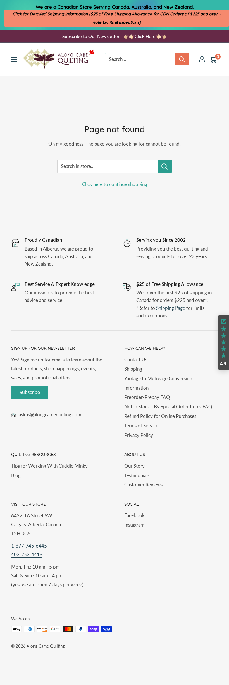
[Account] (202, 59)
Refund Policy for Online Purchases (160, 416)
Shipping (133, 369)
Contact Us (135, 359)
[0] (213, 59)
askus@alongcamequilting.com (50, 414)
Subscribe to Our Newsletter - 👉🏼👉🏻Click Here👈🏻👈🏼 (114, 36)
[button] (223, 342)
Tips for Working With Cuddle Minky (49, 466)
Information (136, 388)
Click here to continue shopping (114, 184)
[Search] (182, 59)
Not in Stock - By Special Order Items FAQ (168, 407)
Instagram (134, 525)
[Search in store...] (165, 166)
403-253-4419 (26, 554)
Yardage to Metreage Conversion (158, 378)
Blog (16, 475)
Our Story (134, 466)
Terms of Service (141, 426)
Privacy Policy (138, 435)
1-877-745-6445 (29, 546)
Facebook (134, 515)
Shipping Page (170, 308)
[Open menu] (14, 59)
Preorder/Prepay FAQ (147, 397)
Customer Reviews (143, 484)
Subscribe (30, 392)
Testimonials (136, 475)
